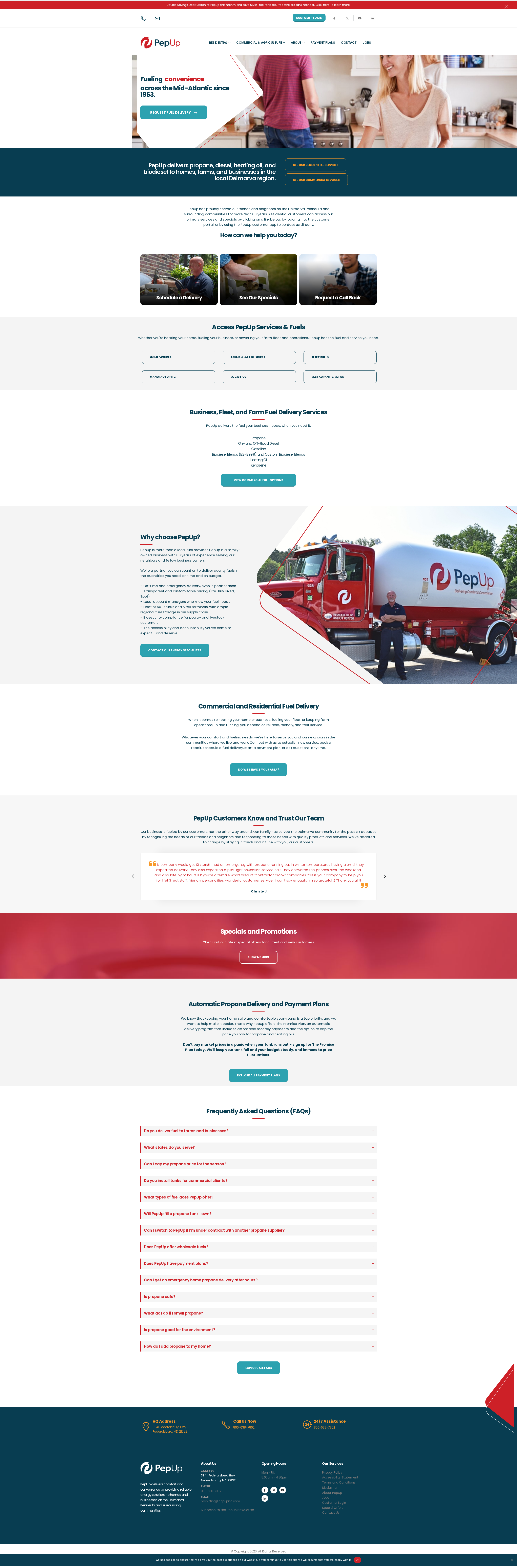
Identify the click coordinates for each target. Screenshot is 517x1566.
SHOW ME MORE (258, 957)
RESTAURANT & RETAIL (327, 377)
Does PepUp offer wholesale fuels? (176, 1246)
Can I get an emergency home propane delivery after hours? (200, 1280)
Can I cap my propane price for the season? (185, 1164)
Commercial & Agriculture (259, 42)
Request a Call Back (338, 297)
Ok (357, 1559)
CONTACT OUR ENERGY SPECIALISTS (174, 650)
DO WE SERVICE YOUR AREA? (258, 770)
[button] (384, 876)
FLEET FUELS (320, 357)
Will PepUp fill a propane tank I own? (177, 1213)
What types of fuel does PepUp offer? (178, 1197)
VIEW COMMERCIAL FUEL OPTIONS (258, 480)
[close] (508, 6)
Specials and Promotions (258, 931)
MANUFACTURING (163, 377)
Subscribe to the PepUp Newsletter (227, 1510)
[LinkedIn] (372, 18)
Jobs (367, 42)
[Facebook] (334, 18)
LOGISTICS (238, 377)
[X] (347, 18)
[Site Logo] (152, 43)
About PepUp (332, 1493)
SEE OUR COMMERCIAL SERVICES (316, 180)
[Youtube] (360, 18)
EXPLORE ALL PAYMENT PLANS (258, 1075)
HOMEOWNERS (160, 357)
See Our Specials (258, 297)
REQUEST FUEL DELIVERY (171, 112)
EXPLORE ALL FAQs (258, 1368)
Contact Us (330, 1512)
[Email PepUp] (158, 18)
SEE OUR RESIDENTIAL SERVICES (315, 165)
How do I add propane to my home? (177, 1346)
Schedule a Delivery (179, 297)
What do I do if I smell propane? (173, 1313)
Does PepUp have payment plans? (176, 1263)
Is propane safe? (159, 1296)
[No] (512, 1560)
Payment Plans (322, 42)
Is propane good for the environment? (179, 1329)
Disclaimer (329, 1488)
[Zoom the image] (161, 1464)
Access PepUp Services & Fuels (258, 327)
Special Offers (332, 1508)
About (296, 42)
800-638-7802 (211, 1491)
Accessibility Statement (340, 1477)
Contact (349, 42)
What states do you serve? (169, 1147)
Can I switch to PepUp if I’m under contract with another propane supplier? (214, 1230)
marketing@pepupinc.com (220, 1501)
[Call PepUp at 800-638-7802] (144, 18)
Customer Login (334, 1503)
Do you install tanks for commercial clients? (185, 1180)
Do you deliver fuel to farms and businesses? (186, 1130)
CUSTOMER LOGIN (309, 18)
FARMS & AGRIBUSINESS (248, 357)
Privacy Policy (332, 1472)
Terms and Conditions (338, 1482)
